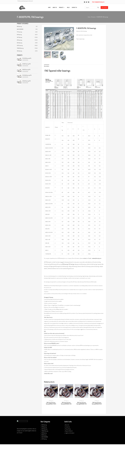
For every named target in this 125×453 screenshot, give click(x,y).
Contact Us (67, 427)
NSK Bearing (19, 42)
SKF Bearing (19, 37)
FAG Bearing (19, 51)
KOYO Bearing (44, 429)
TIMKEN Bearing (20, 48)
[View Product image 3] (63, 55)
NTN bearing (19, 40)
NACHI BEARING (20, 29)
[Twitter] (86, 2)
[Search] (98, 7)
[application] (64, 7)
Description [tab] (46, 66)
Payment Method (68, 431)
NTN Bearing (44, 427)
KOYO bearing (20, 45)
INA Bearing (19, 26)
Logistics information (69, 433)
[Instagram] (88, 2)
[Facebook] (84, 2)
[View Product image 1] (47, 54)
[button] (104, 7)
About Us (67, 425)
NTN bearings (65, 264)
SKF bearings (71, 264)
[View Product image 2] (55, 54)
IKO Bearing (19, 34)
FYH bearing (19, 32)
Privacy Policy (68, 429)
